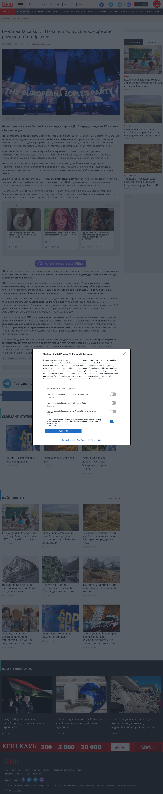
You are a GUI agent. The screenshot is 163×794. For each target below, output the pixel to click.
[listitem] (81, 388)
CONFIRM (63, 431)
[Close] (125, 354)
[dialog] (81, 397)
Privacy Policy (95, 440)
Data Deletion (67, 440)
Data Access (81, 440)
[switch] (113, 394)
